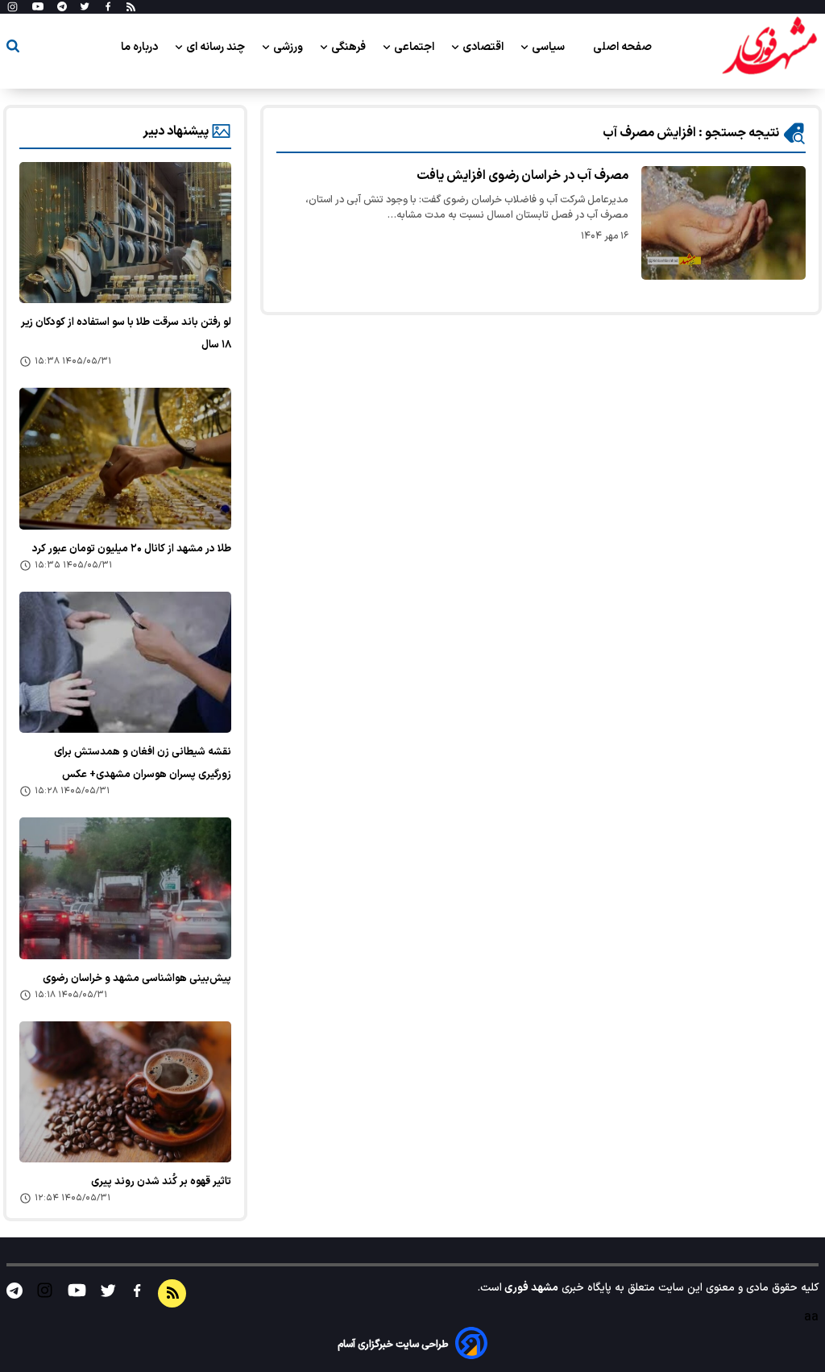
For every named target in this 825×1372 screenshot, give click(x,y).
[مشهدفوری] (769, 47)
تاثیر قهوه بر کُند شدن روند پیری (161, 1182)
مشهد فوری (530, 1287)
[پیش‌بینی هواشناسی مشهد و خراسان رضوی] (125, 887)
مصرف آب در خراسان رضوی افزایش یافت (522, 175)
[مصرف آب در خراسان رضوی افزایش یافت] (723, 223)
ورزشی (289, 47)
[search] (12, 48)
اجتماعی (415, 47)
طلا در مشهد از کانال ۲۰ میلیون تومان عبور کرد (131, 549)
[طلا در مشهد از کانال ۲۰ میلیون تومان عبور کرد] (125, 458)
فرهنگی (349, 47)
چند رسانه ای (216, 47)
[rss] (130, 7)
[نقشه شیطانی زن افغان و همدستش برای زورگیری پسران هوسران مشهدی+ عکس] (125, 662)
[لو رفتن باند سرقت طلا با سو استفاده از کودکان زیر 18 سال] (125, 232)
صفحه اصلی (622, 47)
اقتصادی (484, 47)
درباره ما (140, 47)
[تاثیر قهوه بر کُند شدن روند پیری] (125, 1091)
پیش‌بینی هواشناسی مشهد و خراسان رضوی (137, 979)
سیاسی (549, 47)
